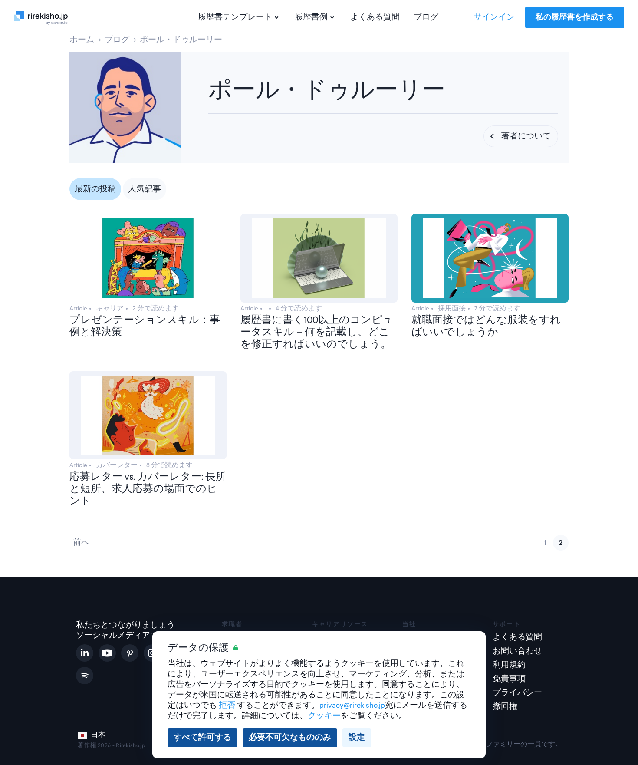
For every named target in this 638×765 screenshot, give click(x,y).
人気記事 (144, 189)
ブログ (426, 17)
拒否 (227, 705)
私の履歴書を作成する (575, 17)
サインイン (494, 17)
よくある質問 (375, 17)
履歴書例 (311, 17)
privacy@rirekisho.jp (352, 705)
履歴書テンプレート (235, 17)
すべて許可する (202, 737)
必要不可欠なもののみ (290, 737)
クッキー (324, 716)
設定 (357, 737)
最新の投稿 (95, 189)
